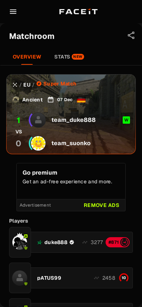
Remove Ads (101, 205)
